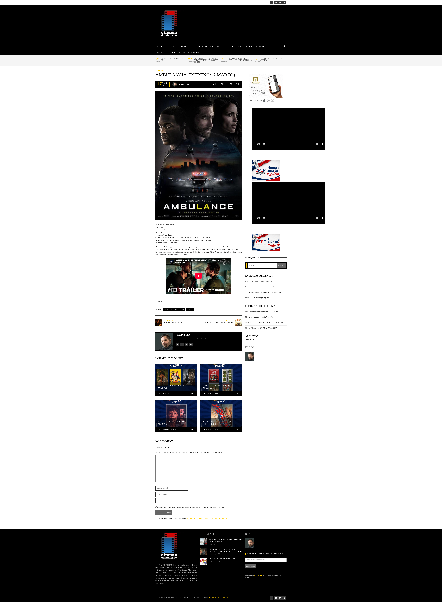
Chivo (247, 322)
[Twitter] (280, 2)
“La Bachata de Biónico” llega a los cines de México (239, 59)
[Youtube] (284, 2)
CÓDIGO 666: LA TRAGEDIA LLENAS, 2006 (267, 322)
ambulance (168, 309)
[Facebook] (271, 2)
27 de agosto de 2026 (169, 393)
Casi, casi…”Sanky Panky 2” (222, 559)
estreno (190, 309)
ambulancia (179, 309)
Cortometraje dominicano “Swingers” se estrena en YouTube (225, 550)
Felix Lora (184, 84)
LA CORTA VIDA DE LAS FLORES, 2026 (173, 59)
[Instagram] (276, 2)
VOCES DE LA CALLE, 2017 (267, 328)
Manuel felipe (250, 328)
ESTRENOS (159, 70)
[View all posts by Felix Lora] (174, 84)
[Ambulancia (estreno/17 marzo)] (198, 155)
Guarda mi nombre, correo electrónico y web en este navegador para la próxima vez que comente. (192, 507)
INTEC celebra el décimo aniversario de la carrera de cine (206, 60)
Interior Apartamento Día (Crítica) (266, 312)
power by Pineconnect (218, 598)
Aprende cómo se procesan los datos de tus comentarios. (206, 518)
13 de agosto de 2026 (214, 393)
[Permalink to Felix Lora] (249, 356)
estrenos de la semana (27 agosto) (271, 59)
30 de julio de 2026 (213, 429)
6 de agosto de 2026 (168, 429)
